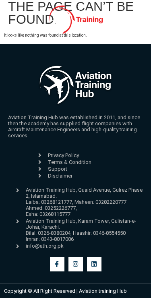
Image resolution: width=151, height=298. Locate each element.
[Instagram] (75, 264)
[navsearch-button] (138, 42)
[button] (13, 39)
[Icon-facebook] (57, 264)
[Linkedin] (94, 264)
